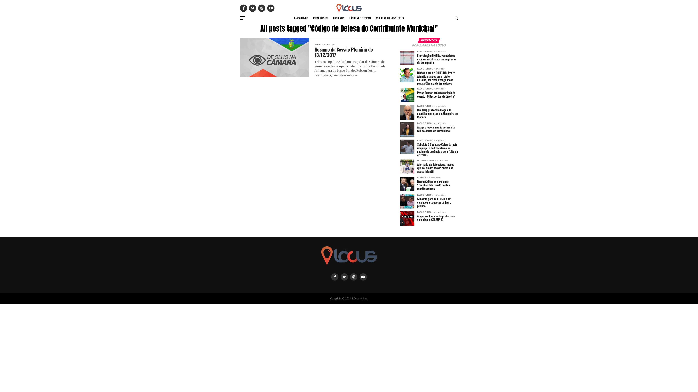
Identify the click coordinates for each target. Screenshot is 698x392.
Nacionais (338, 18)
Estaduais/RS (320, 18)
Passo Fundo (301, 18)
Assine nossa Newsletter (390, 18)
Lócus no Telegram (360, 18)
